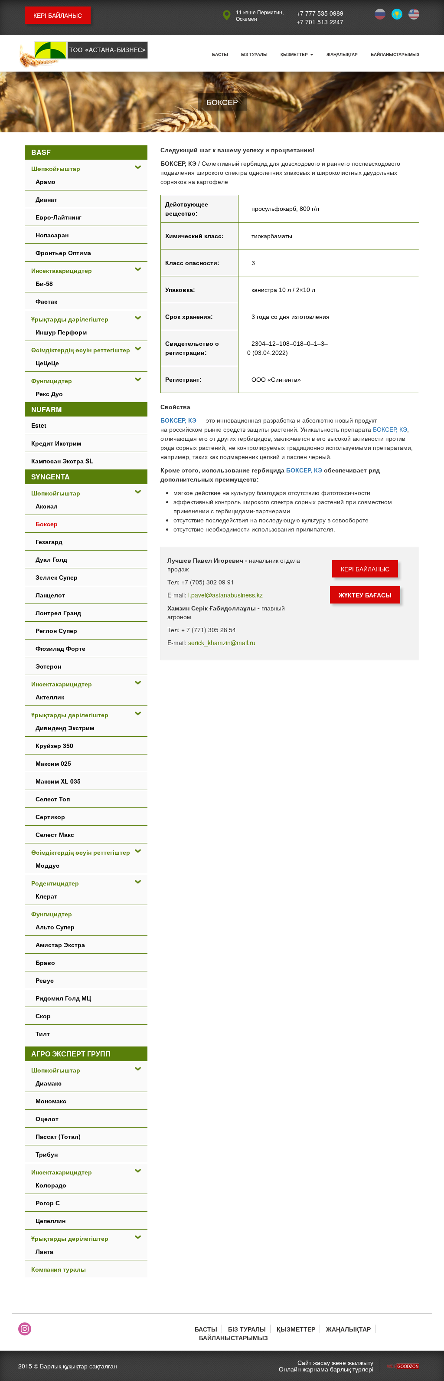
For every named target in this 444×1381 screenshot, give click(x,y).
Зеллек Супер (57, 577)
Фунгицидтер (51, 380)
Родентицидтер (55, 883)
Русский (380, 14)
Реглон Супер (56, 630)
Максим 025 (53, 763)
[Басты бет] (83, 55)
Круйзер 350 (54, 745)
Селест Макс (55, 834)
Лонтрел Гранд (58, 612)
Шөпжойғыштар (55, 168)
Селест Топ (53, 798)
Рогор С (48, 1202)
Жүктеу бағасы (365, 594)
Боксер (47, 523)
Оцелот (47, 1118)
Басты (220, 54)
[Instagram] (24, 1328)
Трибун (47, 1154)
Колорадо (51, 1185)
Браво (45, 962)
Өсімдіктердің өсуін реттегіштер (80, 349)
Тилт (43, 1033)
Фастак (46, 301)
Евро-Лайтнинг (59, 217)
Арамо (46, 181)
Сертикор (50, 816)
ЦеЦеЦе (47, 362)
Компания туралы (58, 1269)
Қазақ (397, 14)
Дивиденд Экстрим (65, 727)
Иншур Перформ (61, 332)
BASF (41, 152)
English (413, 14)
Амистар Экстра (60, 944)
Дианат (46, 199)
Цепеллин (50, 1220)
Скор (43, 1015)
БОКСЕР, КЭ (178, 420)
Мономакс (51, 1100)
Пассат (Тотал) (58, 1136)
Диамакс (49, 1083)
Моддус (47, 865)
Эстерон (48, 666)
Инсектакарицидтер (61, 270)
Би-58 (44, 283)
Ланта (44, 1251)
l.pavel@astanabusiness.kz (225, 594)
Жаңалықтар (342, 54)
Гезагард (49, 541)
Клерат (46, 896)
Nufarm (46, 409)
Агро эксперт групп (71, 1054)
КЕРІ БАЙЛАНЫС (57, 15)
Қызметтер (295, 54)
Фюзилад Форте (60, 648)
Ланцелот (50, 594)
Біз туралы (254, 54)
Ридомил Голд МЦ (63, 998)
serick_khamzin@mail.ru (221, 642)
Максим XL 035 (58, 781)
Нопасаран (52, 234)
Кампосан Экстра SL (62, 460)
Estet (38, 425)
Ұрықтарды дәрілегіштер (69, 319)
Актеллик (50, 696)
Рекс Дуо (49, 393)
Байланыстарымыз (395, 54)
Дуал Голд (51, 559)
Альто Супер (55, 926)
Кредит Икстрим (56, 443)
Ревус (45, 980)
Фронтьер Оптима (63, 252)
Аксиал (47, 506)
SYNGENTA (50, 477)
